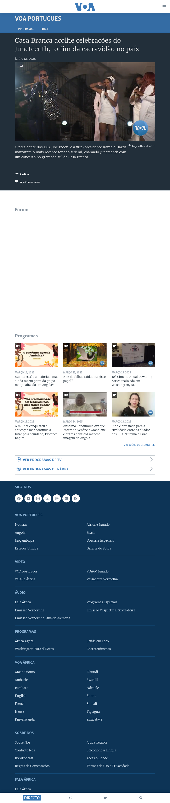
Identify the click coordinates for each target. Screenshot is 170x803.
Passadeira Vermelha (102, 579)
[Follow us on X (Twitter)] (47, 498)
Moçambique (24, 540)
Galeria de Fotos (99, 548)
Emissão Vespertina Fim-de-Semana (42, 618)
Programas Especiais (102, 602)
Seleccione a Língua (101, 750)
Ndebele (93, 688)
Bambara (21, 688)
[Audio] (70, 798)
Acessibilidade (97, 758)
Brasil (91, 532)
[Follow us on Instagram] (38, 498)
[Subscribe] (66, 498)
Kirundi (92, 672)
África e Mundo (98, 524)
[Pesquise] (141, 798)
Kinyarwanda (25, 719)
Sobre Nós (22, 742)
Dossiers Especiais (100, 540)
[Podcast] (57, 498)
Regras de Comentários (32, 766)
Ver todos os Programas (139, 445)
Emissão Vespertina (29, 610)
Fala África (23, 602)
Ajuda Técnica (97, 742)
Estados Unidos (26, 548)
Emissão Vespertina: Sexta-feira (111, 610)
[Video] (105, 798)
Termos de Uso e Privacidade (108, 766)
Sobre (45, 29)
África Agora (24, 641)
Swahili (92, 680)
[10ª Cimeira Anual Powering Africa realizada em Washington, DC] (133, 355)
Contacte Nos (25, 750)
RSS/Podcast (24, 758)
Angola (20, 532)
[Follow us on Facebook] (19, 498)
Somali (92, 703)
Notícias (21, 524)
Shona (91, 696)
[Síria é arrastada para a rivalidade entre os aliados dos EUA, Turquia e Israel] (133, 404)
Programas (26, 29)
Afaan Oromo (25, 672)
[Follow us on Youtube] (28, 498)
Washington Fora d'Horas (34, 649)
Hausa (19, 711)
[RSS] (76, 498)
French (20, 703)
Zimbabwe (94, 719)
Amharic (21, 680)
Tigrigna (93, 711)
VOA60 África (25, 579)
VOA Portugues (26, 571)
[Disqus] (85, 266)
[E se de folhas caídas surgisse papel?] (85, 355)
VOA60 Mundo (98, 571)
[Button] (22, 175)
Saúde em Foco (98, 641)
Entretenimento (99, 649)
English (21, 696)
